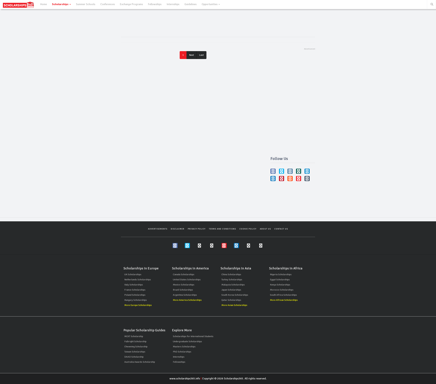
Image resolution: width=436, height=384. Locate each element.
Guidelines (190, 4)
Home (43, 4)
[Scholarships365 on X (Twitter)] (187, 245)
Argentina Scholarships (185, 294)
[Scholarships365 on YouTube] (224, 245)
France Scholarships (134, 289)
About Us (265, 229)
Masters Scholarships (184, 346)
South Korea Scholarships (234, 294)
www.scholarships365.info (184, 378)
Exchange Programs (131, 4)
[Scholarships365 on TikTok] (261, 245)
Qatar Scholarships (231, 300)
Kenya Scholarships (280, 284)
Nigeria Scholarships (281, 274)
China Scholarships (231, 274)
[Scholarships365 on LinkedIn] (236, 245)
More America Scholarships (187, 300)
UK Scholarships (132, 274)
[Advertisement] (292, 101)
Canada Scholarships (183, 274)
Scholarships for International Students (193, 336)
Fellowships (154, 4)
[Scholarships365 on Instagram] (199, 245)
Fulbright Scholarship (135, 341)
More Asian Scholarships (234, 305)
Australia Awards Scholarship (139, 361)
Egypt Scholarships (280, 279)
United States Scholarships (187, 279)
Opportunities (210, 4)
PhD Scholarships (182, 351)
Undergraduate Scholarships (187, 341)
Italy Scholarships (133, 284)
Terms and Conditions (222, 229)
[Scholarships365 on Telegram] (248, 245)
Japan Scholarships (231, 289)
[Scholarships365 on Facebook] (175, 245)
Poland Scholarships (134, 294)
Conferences (107, 4)
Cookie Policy (247, 229)
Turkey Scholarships (231, 279)
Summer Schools (85, 4)
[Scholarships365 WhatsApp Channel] (212, 245)
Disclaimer (177, 229)
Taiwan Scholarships (134, 351)
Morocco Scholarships (281, 289)
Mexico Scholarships (183, 284)
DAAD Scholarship (134, 356)
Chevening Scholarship (135, 346)
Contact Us (281, 229)
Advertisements (157, 229)
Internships (173, 4)
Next (191, 55)
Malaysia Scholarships (233, 284)
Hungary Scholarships (135, 300)
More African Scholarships (284, 300)
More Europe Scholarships (138, 305)
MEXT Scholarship (133, 336)
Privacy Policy (197, 229)
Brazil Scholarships (183, 289)
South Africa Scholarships (283, 294)
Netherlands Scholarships (137, 279)
